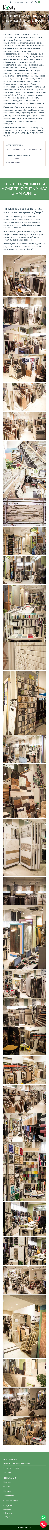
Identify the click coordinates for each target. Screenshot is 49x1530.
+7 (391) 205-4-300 (21, 2)
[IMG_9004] (24, 512)
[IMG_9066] (24, 891)
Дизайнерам (8, 1495)
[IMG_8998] (24, 397)
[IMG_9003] (24, 483)
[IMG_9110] (24, 1326)
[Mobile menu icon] (42, 8)
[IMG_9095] (24, 1127)
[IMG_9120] (24, 1430)
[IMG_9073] (24, 983)
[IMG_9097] (24, 1171)
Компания (7, 1482)
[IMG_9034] (24, 570)
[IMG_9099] (24, 1219)
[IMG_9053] (24, 656)
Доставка (7, 1472)
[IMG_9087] (24, 1041)
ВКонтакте (7, 1513)
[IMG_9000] (24, 455)
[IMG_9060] (24, 791)
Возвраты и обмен (11, 1468)
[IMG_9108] (24, 1280)
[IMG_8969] (24, 275)
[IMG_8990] (24, 339)
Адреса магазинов (10, 1500)
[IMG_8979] (24, 311)
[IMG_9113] (24, 1373)
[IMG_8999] (24, 426)
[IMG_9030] (24, 541)
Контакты (7, 1491)
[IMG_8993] (24, 368)
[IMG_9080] (24, 1012)
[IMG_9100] (24, 1251)
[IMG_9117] (24, 1402)
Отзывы (6, 1486)
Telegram (7, 1516)
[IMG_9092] (24, 1099)
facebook (7, 1509)
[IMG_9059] (24, 749)
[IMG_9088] (24, 1070)
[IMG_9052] (24, 627)
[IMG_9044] (24, 599)
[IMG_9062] (24, 847)
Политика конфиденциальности (16, 1463)
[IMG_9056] (24, 703)
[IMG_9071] (24, 937)
